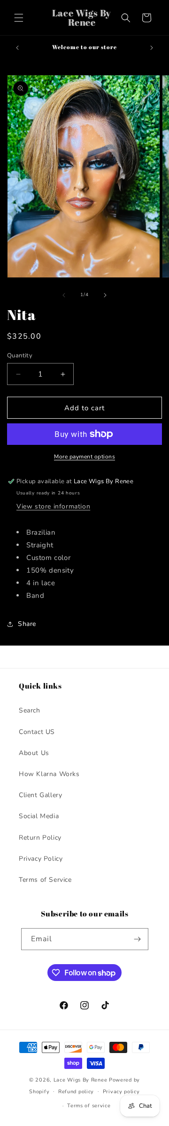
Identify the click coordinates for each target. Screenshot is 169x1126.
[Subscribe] (137, 939)
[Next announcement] (151, 47)
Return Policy (40, 837)
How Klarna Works (49, 774)
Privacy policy (121, 1091)
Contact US (37, 731)
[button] (18, 17)
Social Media (39, 816)
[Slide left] (64, 295)
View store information (53, 506)
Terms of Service (45, 879)
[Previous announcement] (17, 47)
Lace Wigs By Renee (81, 1079)
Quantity (19, 355)
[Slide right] (105, 295)
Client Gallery (40, 795)
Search (29, 710)
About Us (34, 752)
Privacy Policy (40, 858)
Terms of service (88, 1105)
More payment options (84, 456)
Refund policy (76, 1091)
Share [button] (27, 623)
